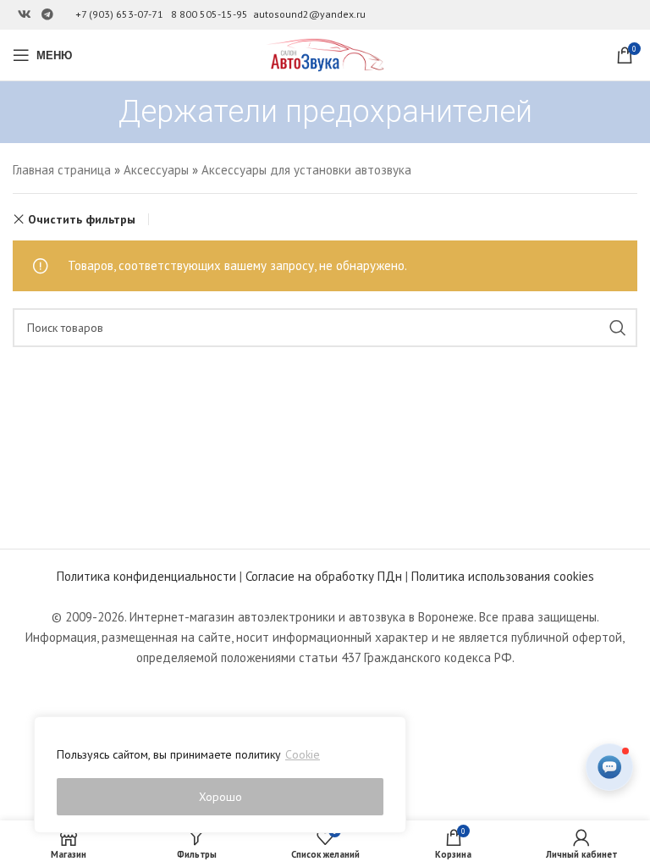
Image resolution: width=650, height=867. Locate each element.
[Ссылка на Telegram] (47, 14)
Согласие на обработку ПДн (323, 576)
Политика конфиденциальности (146, 576)
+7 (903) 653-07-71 (119, 14)
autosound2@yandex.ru (309, 14)
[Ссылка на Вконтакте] (24, 14)
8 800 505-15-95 (209, 14)
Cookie (302, 754)
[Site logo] (325, 54)
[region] (220, 774)
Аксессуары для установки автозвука (306, 170)
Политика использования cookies (502, 576)
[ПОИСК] (617, 327)
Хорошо (220, 796)
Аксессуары (156, 170)
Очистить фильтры (81, 219)
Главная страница (62, 170)
